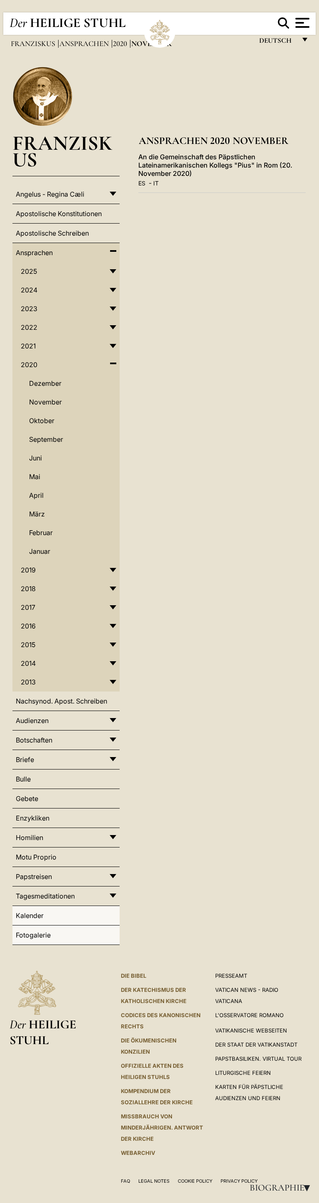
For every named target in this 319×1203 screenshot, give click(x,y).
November (45, 402)
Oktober (41, 420)
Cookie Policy (195, 1181)
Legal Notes (153, 1181)
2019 (28, 570)
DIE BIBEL (133, 975)
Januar (39, 551)
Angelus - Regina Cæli (50, 194)
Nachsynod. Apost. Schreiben (61, 701)
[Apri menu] (301, 23)
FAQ (125, 1181)
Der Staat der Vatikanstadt (256, 1044)
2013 (28, 682)
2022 (29, 327)
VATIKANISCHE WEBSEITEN (251, 1030)
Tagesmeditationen (45, 896)
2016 (28, 626)
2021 (28, 346)
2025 (29, 271)
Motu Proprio (36, 857)
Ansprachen (84, 43)
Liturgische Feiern (243, 1072)
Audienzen (32, 720)
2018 (28, 588)
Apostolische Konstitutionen (59, 213)
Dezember (45, 383)
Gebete (27, 798)
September (46, 439)
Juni (35, 458)
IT (156, 183)
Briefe (25, 759)
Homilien (29, 837)
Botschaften (34, 740)
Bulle (23, 779)
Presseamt (231, 975)
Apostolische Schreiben (52, 233)
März (37, 514)
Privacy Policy (239, 1181)
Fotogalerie (33, 935)
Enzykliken (32, 818)
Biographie (282, 1187)
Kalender (30, 915)
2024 (29, 290)
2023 (29, 308)
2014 (28, 663)
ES (141, 183)
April (36, 495)
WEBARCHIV (138, 1152)
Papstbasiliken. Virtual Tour (258, 1058)
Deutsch (277, 42)
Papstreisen (34, 876)
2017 (28, 607)
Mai (34, 476)
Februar (41, 532)
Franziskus (34, 43)
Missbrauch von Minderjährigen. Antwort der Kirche (162, 1127)
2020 (121, 43)
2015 (28, 644)
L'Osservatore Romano (249, 1015)
